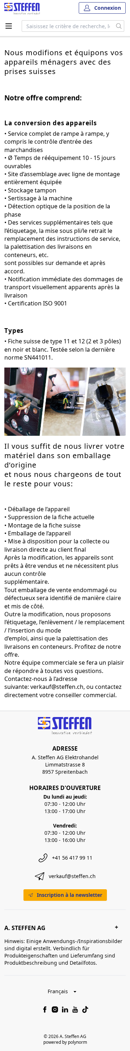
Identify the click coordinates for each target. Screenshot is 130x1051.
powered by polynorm (65, 1042)
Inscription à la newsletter (69, 894)
